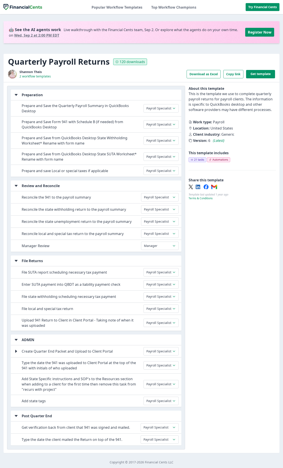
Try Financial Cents (262, 7)
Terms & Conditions (201, 198)
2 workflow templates (35, 76)
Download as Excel (203, 74)
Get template (260, 74)
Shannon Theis (30, 72)
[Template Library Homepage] (23, 7)
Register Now (260, 32)
